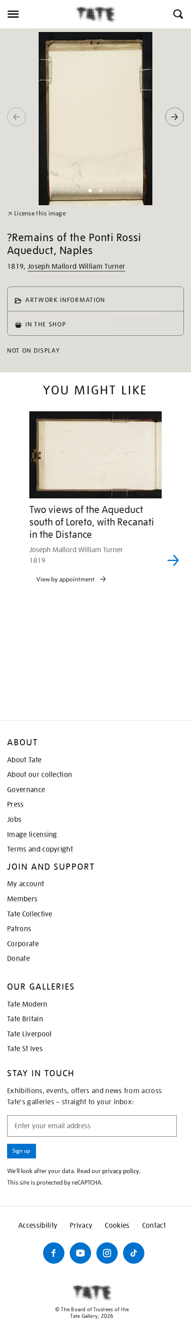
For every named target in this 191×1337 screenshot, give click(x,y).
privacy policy (120, 1171)
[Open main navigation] (38, 14)
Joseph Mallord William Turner (76, 266)
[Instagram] (107, 1253)
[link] (36, 213)
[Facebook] (53, 1253)
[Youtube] (80, 1253)
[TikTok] (133, 1253)
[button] (177, 14)
